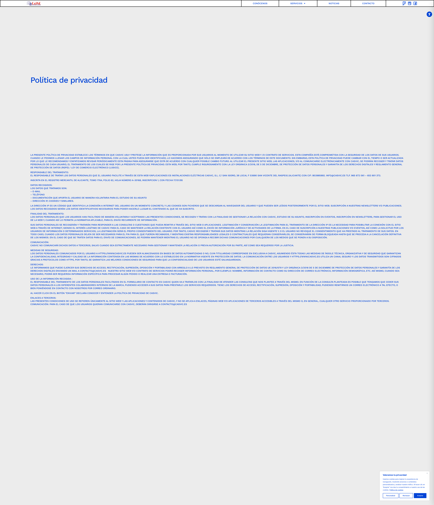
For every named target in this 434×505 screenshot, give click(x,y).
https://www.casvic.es (112, 253)
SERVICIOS (296, 3)
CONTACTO (368, 3)
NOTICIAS (334, 3)
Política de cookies (396, 490)
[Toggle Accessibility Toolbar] (429, 14)
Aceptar (420, 496)
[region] (404, 485)
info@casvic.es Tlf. (338, 175)
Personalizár (390, 496)
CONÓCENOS (260, 3)
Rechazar (406, 496)
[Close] (427, 473)
